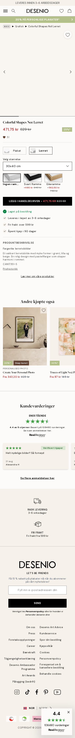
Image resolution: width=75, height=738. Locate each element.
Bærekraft (29, 652)
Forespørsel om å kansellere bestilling (52, 666)
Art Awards (28, 675)
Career (31, 646)
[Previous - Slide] (4, 72)
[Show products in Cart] (70, 11)
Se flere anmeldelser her (37, 478)
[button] (56, 721)
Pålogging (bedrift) (24, 681)
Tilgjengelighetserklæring (19, 658)
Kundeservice (48, 633)
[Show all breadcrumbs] (7, 26)
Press (32, 633)
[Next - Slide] (71, 72)
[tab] (9, 115)
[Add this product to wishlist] (67, 34)
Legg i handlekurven (37, 201)
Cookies (45, 652)
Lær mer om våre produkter (37, 276)
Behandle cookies (50, 673)
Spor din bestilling (51, 639)
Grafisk (19, 26)
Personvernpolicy (35, 611)
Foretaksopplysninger (22, 639)
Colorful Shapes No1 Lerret (44, 26)
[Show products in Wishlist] (62, 11)
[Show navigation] (5, 11)
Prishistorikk (10, 268)
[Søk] (13, 11)
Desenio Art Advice (51, 627)
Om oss (30, 627)
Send (37, 603)
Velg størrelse (12, 159)
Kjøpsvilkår (46, 646)
